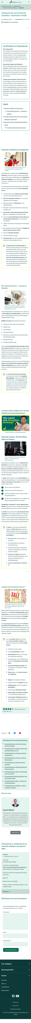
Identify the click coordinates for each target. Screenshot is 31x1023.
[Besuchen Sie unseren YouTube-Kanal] (17, 996)
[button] (4, 709)
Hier (16, 57)
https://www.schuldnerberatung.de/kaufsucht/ (15, 867)
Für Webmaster (5, 987)
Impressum (15, 1002)
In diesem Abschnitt (20, 91)
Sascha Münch (15, 22)
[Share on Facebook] (14, 733)
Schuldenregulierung (8, 623)
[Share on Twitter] (9, 733)
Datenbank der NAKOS (13, 554)
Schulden (5, 68)
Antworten (5, 891)
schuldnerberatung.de (6, 6)
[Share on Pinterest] (20, 733)
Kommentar (6, 912)
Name (5, 932)
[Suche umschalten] (29, 2)
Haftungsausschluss (15, 1009)
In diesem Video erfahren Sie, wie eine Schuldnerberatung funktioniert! (15, 118)
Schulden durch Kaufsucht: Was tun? (16, 127)
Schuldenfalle (20, 380)
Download (4, 980)
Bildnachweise (5, 990)
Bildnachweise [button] (15, 832)
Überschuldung (16, 6)
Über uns (3, 983)
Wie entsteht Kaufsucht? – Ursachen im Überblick (17, 113)
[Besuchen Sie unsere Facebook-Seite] (13, 996)
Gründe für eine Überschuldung (10, 7)
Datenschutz (15, 1005)
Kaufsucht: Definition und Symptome (13, 108)
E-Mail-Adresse (7, 940)
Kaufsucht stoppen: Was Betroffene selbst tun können (16, 124)
